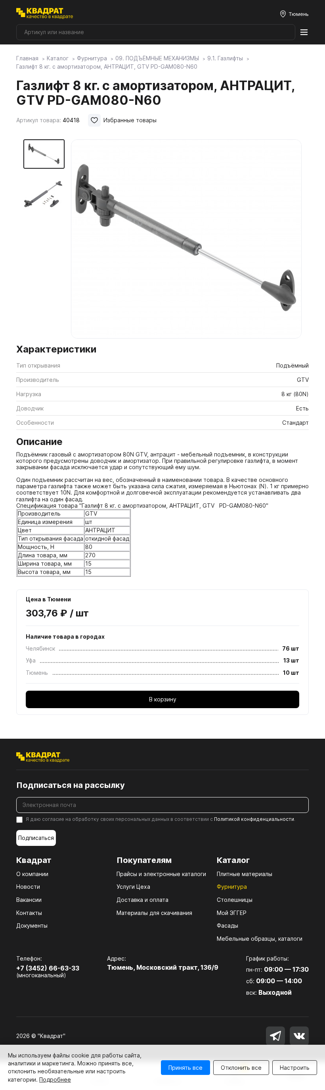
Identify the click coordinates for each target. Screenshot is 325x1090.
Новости (28, 886)
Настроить (295, 1067)
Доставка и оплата (142, 899)
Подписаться (36, 837)
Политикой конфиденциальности (254, 819)
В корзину (162, 699)
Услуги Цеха (133, 886)
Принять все (185, 1067)
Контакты (29, 912)
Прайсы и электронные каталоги (161, 873)
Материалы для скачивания (154, 912)
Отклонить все (241, 1067)
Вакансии (29, 899)
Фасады (227, 925)
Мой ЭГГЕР (232, 912)
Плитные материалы (244, 873)
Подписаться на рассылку (70, 785)
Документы (32, 925)
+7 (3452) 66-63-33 (47, 968)
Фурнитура (232, 886)
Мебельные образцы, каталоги (259, 938)
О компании (32, 873)
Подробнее (55, 1079)
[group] (186, 239)
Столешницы (234, 899)
